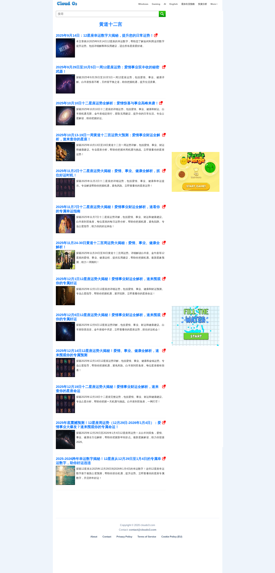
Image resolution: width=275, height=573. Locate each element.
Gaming (156, 4)
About (93, 536)
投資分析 (202, 4)
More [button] (213, 4)
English (173, 4)
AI (165, 4)
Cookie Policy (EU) (171, 536)
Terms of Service (147, 536)
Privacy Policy (124, 536)
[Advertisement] (195, 98)
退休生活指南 (188, 4)
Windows (143, 4)
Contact (106, 536)
